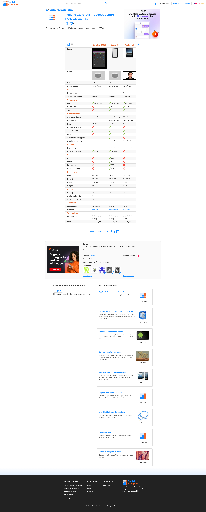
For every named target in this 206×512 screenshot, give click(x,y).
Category (86, 255)
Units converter (68, 494)
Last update (87, 262)
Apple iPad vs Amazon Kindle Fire (112, 292)
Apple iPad (129, 45)
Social (132, 482)
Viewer (85, 259)
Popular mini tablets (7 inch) (110, 393)
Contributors (87, 265)
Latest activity (106, 485)
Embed (101, 232)
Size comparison (68, 498)
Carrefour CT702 (99, 45)
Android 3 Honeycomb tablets (111, 332)
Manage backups (128, 276)
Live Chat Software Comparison (112, 412)
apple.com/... (127, 209)
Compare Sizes (164, 3)
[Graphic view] (68, 44)
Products (53, 10)
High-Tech (62, 10)
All (47, 10)
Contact (90, 491)
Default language (129, 255)
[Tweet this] (114, 231)
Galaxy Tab (115, 45)
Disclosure (90, 485)
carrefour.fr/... (96, 209)
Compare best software (71, 488)
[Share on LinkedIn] (117, 231)
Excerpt (85, 244)
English (195, 3)
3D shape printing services (110, 352)
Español (202, 3)
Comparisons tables (70, 491)
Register (176, 3)
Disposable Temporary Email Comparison (116, 311)
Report (91, 232)
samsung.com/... (114, 209)
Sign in (187, 3)
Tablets (70, 10)
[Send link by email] (107, 231)
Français (199, 3)
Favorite (66, 23)
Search (106, 3)
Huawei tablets (105, 432)
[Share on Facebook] (111, 231)
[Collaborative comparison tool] (10, 3)
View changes (87, 276)
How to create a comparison (72, 485)
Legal (89, 488)
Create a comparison (155, 3)
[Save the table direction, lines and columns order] (72, 44)
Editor (125, 259)
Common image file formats (110, 452)
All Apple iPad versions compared (112, 372)
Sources (86, 250)
